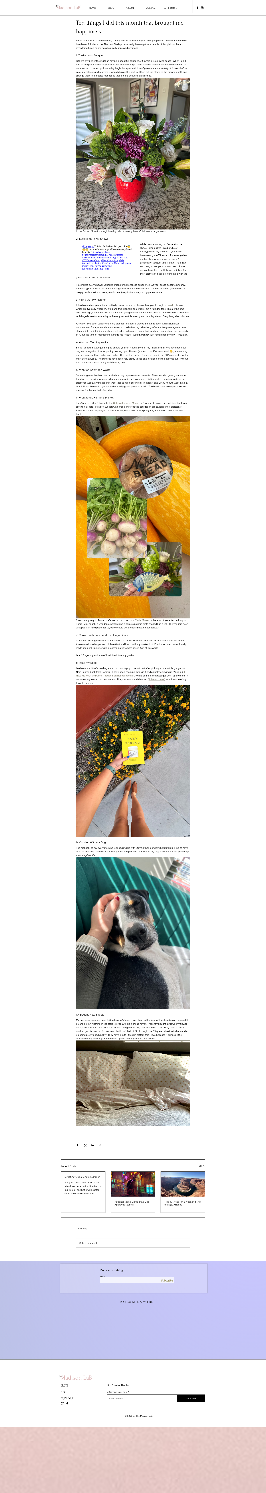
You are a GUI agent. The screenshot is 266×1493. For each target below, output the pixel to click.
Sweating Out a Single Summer (82, 1176)
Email (102, 1276)
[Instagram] (202, 8)
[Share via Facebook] (77, 1145)
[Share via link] (100, 1145)
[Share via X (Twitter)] (85, 1145)
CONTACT (67, 1398)
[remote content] (105, 257)
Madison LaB (76, 1377)
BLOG (64, 1385)
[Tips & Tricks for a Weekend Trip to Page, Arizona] (183, 1184)
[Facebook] (197, 8)
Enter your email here (117, 1392)
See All (202, 1166)
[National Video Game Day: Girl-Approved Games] (133, 1184)
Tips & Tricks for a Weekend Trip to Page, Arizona (182, 1203)
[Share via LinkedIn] (92, 1145)
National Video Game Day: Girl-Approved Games (132, 1203)
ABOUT (65, 1392)
